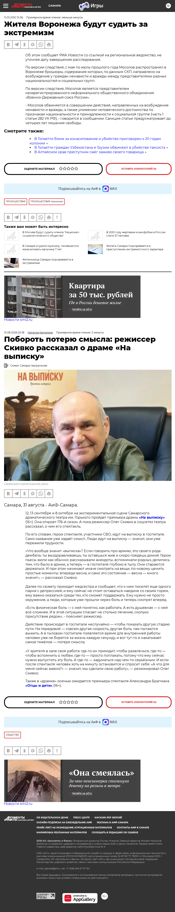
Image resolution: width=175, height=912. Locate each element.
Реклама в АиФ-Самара (112, 822)
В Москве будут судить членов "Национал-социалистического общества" (51, 234)
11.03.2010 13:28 (13, 17)
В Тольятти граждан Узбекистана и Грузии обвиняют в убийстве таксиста (99, 147)
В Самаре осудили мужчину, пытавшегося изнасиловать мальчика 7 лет (50, 247)
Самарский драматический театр (26, 483)
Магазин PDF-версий (108, 817)
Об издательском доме (52, 817)
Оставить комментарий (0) (138, 168)
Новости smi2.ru (18, 320)
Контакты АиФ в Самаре (133, 827)
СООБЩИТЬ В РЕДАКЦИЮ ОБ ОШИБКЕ (115, 832)
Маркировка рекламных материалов (61, 832)
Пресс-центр (81, 817)
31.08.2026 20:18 (14, 332)
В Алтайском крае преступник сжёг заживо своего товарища (89, 152)
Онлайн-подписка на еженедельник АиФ (64, 822)
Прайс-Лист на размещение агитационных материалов (74, 827)
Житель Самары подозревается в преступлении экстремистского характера (134, 247)
